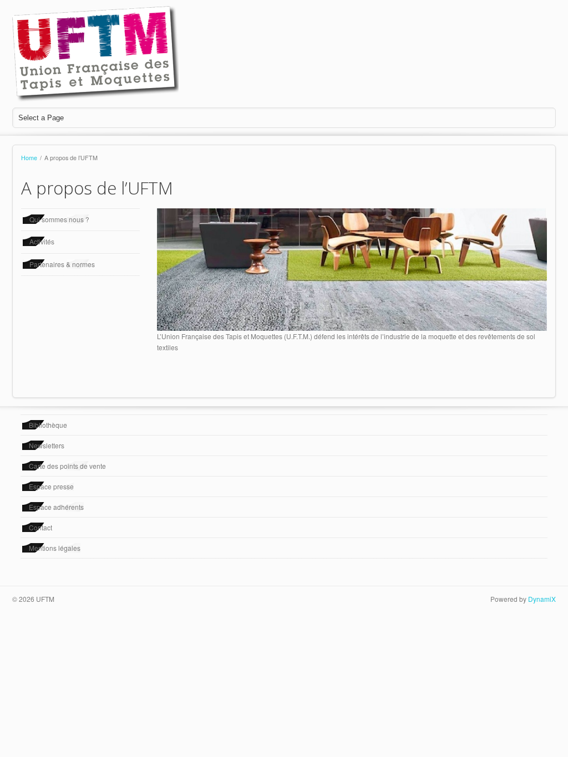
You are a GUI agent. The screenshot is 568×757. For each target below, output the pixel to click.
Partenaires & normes (62, 264)
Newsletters (46, 445)
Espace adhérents (56, 507)
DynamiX (542, 598)
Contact (40, 527)
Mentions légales (54, 548)
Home (29, 158)
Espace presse (51, 486)
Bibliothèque (48, 424)
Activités (41, 241)
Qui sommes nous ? (59, 219)
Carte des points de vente (67, 465)
